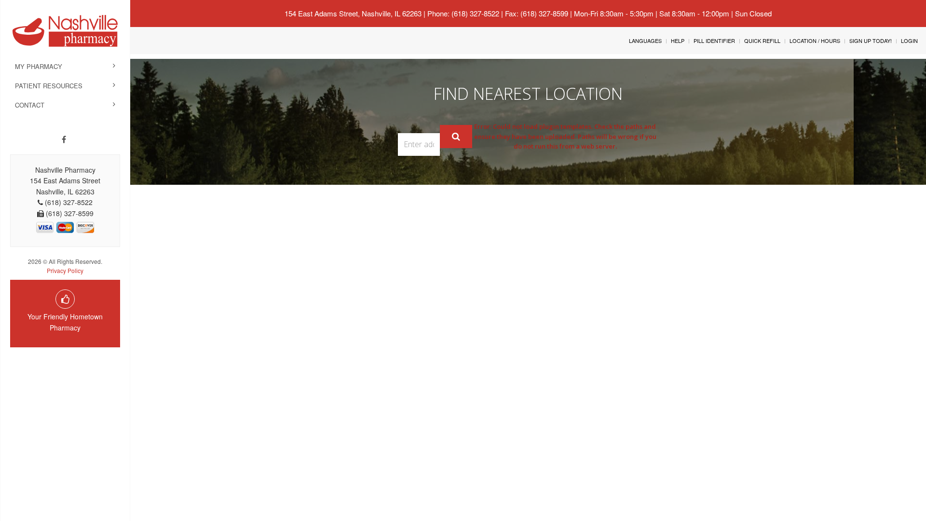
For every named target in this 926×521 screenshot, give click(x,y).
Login (909, 40)
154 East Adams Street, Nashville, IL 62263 (353, 13)
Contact (29, 105)
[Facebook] (64, 139)
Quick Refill (762, 40)
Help (677, 40)
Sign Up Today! (870, 40)
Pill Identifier (714, 40)
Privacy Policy (65, 270)
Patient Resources (48, 85)
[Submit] (456, 136)
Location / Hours (815, 40)
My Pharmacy (38, 66)
